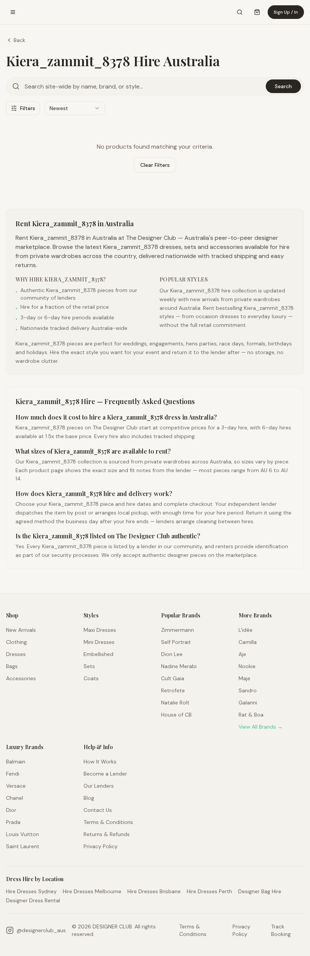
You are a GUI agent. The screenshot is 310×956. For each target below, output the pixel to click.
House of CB (176, 714)
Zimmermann (177, 629)
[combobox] (75, 108)
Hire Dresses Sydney (31, 891)
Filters (27, 108)
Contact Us (98, 810)
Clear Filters (155, 165)
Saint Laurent (22, 846)
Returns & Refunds (107, 834)
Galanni (248, 702)
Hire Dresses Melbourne (92, 891)
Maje (244, 678)
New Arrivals (21, 629)
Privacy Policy (101, 846)
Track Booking (281, 930)
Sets (89, 666)
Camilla (248, 642)
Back (19, 40)
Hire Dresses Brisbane (154, 891)
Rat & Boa (251, 714)
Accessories (21, 678)
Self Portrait (176, 642)
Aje (242, 654)
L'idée (246, 629)
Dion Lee (172, 654)
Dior (11, 810)
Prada (13, 822)
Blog (89, 797)
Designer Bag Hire (259, 891)
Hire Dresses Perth (209, 891)
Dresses (16, 654)
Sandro (248, 690)
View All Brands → (261, 726)
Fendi (12, 773)
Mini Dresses (99, 642)
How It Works (100, 761)
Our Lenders (99, 785)
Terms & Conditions (108, 822)
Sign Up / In (286, 12)
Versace (16, 785)
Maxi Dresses (100, 629)
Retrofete (173, 690)
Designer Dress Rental (33, 900)
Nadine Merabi (179, 666)
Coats (91, 678)
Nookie (247, 666)
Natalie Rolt (175, 702)
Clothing (16, 642)
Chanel (14, 797)
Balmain (15, 761)
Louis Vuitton (22, 834)
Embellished (98, 654)
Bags (12, 666)
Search (283, 86)
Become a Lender (105, 773)
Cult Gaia (172, 678)
